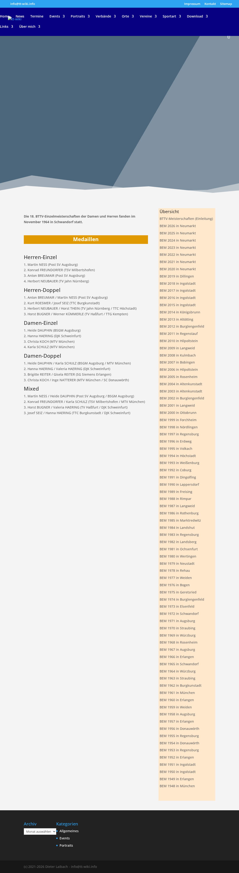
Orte (125, 16)
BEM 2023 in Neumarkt (178, 247)
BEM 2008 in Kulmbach (178, 355)
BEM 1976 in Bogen (175, 585)
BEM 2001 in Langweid (177, 405)
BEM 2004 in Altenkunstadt (181, 384)
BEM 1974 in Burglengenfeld (182, 599)
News (20, 16)
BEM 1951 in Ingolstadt (178, 764)
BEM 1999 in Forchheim (178, 420)
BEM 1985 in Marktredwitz (180, 520)
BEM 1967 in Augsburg (177, 649)
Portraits (78, 16)
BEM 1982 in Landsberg (178, 542)
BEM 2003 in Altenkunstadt (181, 391)
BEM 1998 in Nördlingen (179, 427)
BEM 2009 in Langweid (177, 348)
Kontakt (210, 4)
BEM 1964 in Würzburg (178, 671)
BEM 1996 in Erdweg (176, 441)
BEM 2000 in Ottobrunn (178, 412)
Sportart (169, 16)
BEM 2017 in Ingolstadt (178, 290)
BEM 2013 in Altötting (176, 319)
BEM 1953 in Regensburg (179, 750)
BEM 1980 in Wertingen (178, 556)
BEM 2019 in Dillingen (177, 276)
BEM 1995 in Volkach (176, 448)
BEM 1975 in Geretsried (178, 592)
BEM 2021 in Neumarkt (178, 262)
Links (4, 27)
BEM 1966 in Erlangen (177, 657)
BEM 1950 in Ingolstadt (178, 771)
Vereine (146, 16)
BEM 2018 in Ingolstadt (178, 283)
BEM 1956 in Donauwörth (179, 728)
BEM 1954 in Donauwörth (179, 743)
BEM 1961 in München (177, 692)
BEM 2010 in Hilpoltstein (179, 341)
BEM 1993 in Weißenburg (179, 463)
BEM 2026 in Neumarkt (178, 226)
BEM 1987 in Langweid (177, 506)
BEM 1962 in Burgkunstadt (180, 685)
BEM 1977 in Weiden (176, 577)
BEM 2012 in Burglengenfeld (182, 326)
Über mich (27, 27)
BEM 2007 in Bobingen (177, 362)
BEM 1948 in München (177, 786)
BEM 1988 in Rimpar (175, 498)
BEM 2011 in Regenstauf (179, 333)
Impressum (192, 4)
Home (5, 16)
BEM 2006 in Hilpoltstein (179, 369)
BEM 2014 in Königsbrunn (180, 312)
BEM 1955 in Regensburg (179, 736)
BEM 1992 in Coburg (175, 470)
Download (195, 16)
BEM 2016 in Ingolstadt (178, 297)
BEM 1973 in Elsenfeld (177, 606)
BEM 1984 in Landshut (177, 527)
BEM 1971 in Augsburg (177, 621)
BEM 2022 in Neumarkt (178, 254)
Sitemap (226, 4)
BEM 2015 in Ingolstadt (178, 305)
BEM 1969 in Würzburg (178, 635)
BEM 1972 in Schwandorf (179, 613)
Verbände (103, 16)
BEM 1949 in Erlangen (177, 779)
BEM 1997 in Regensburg (179, 434)
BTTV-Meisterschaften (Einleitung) (186, 218)
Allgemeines (69, 831)
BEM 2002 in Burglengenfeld (182, 398)
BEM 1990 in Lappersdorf (179, 484)
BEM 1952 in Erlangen (177, 757)
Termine (36, 16)
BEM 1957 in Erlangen (177, 721)
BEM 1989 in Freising (176, 491)
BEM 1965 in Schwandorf (179, 664)
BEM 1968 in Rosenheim (178, 642)
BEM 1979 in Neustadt (177, 563)
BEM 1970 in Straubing (177, 628)
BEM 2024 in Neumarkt (178, 240)
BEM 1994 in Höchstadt (178, 456)
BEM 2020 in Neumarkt (178, 269)
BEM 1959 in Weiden (176, 707)
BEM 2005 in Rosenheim (178, 376)
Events (54, 16)
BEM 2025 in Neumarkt (178, 233)
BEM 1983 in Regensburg (179, 534)
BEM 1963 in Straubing (177, 678)
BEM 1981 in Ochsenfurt (179, 549)
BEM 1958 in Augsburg (177, 714)
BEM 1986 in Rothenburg (179, 513)
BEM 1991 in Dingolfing (178, 477)
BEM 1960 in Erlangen (177, 700)
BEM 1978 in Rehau (175, 570)
